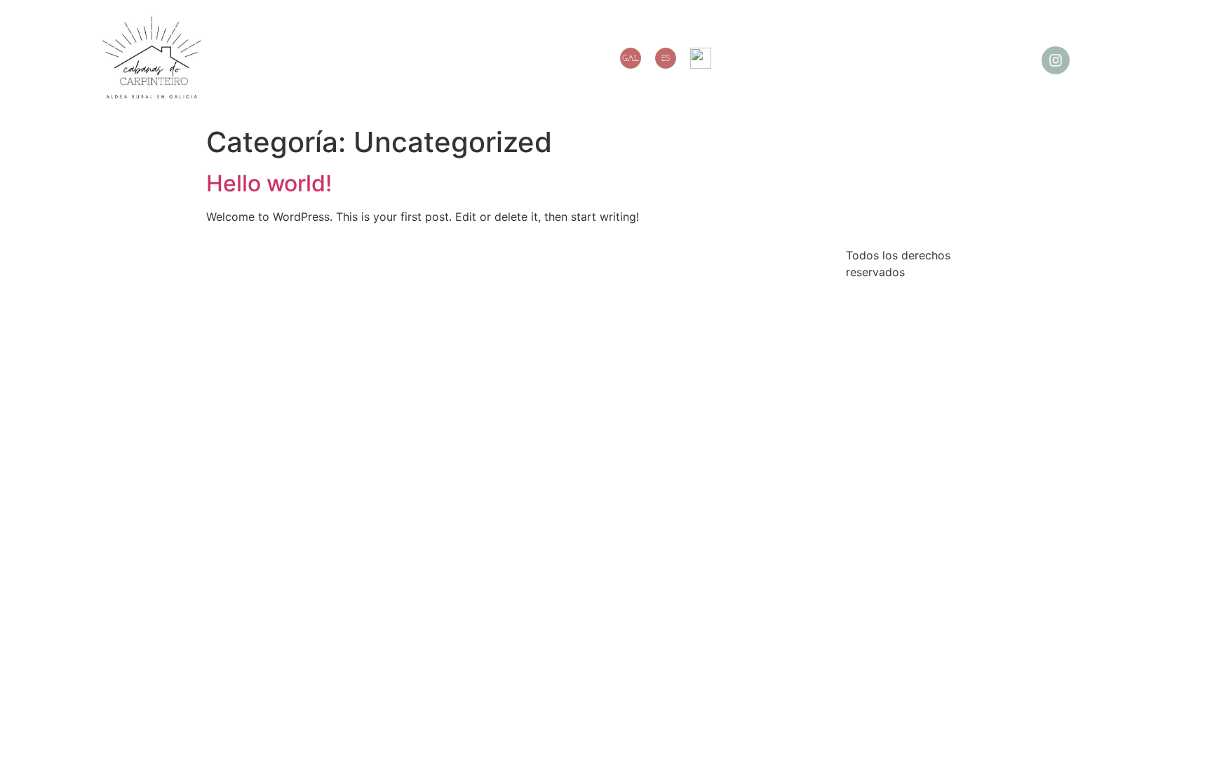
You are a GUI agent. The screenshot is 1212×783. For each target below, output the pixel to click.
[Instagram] (1056, 60)
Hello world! (269, 183)
